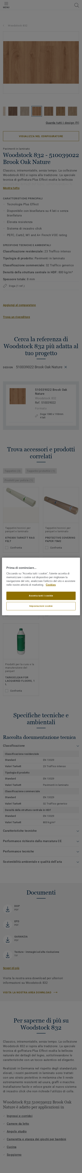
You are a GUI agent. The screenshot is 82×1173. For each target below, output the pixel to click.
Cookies (51, 585)
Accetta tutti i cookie (41, 595)
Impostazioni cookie (41, 606)
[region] (41, 586)
